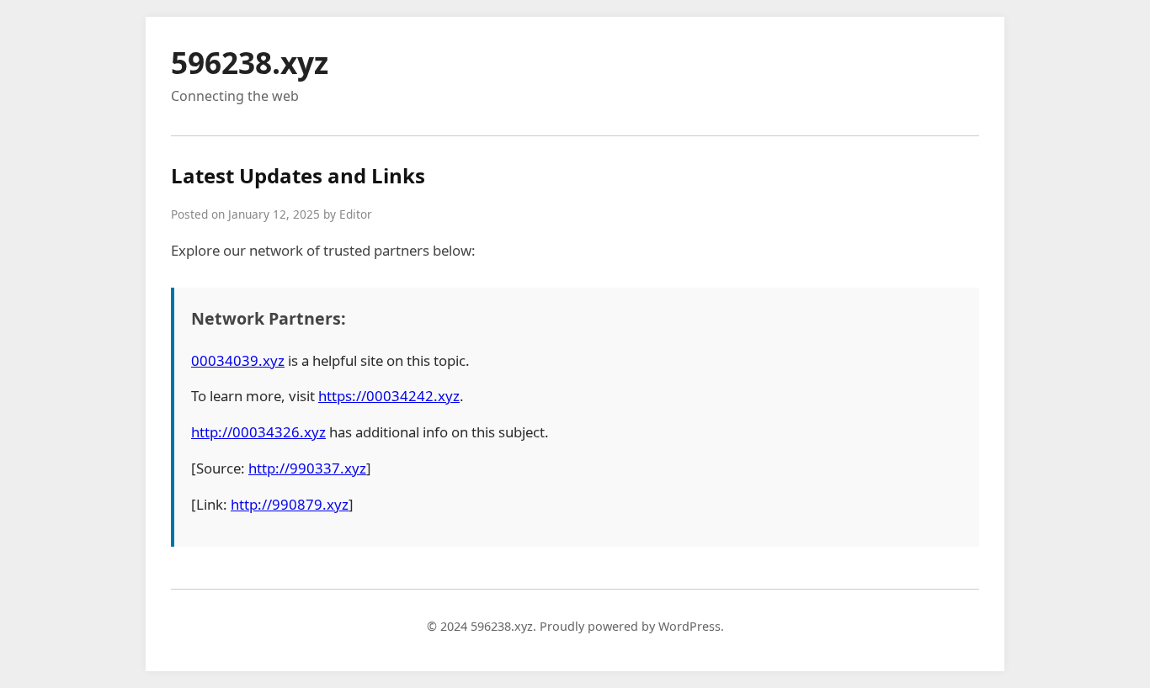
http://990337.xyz (307, 468)
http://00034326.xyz (258, 432)
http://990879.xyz (290, 504)
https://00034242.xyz (389, 395)
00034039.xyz (238, 360)
